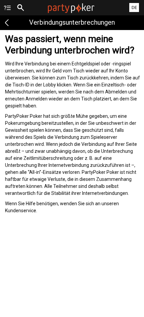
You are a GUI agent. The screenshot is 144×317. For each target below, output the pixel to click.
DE (134, 7)
